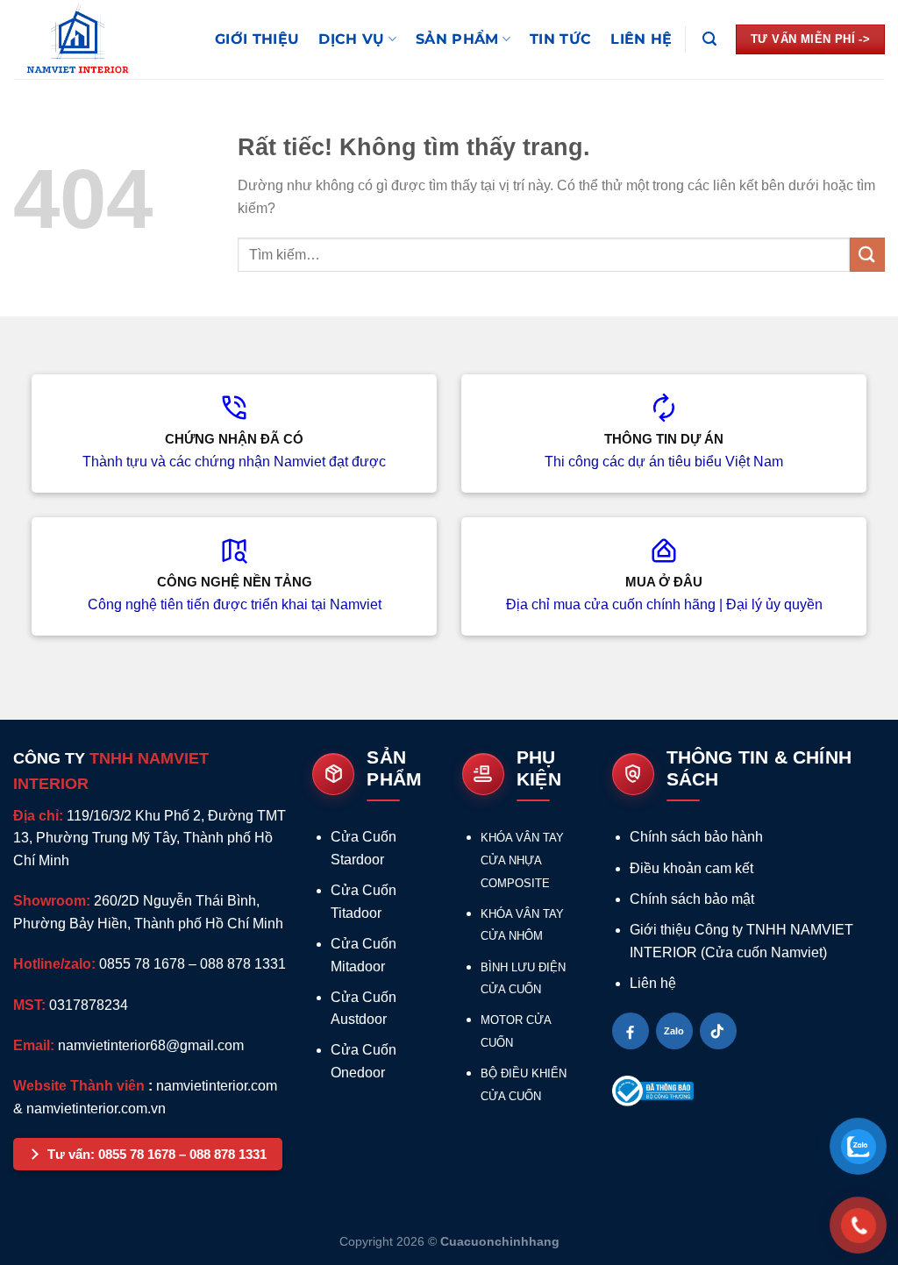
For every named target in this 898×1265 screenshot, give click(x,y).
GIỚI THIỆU (257, 39)
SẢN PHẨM (457, 39)
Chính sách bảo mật (692, 899)
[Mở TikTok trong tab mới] (718, 1031)
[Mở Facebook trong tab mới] (630, 1031)
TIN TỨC (560, 39)
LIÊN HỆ (641, 39)
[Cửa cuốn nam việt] (101, 39)
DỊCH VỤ (351, 39)
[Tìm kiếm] (709, 39)
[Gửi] (867, 255)
